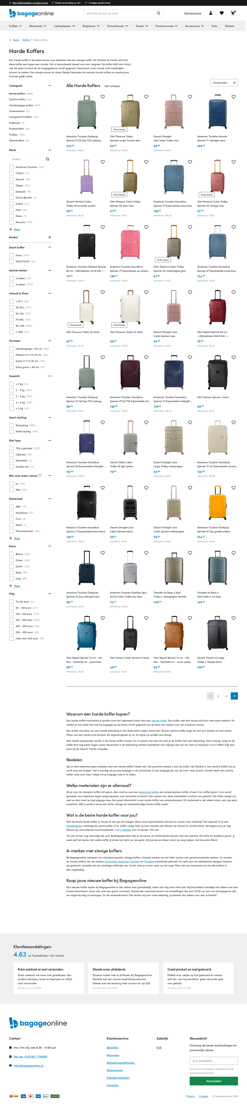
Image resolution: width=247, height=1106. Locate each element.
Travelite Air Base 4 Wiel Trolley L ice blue (209, 594)
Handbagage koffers (24, 105)
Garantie (112, 1085)
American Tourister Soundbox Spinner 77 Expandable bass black (85, 529)
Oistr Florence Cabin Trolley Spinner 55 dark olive (125, 203)
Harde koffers (20, 93)
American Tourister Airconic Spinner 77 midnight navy (212, 138)
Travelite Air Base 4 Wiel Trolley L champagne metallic (170, 594)
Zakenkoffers (19, 140)
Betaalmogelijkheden (121, 1063)
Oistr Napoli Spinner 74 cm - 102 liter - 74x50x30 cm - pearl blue (84, 659)
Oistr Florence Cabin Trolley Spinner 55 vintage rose (212, 203)
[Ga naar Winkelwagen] (233, 13)
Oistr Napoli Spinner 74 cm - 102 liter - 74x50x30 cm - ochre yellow (172, 659)
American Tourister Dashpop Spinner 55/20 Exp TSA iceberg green (83, 399)
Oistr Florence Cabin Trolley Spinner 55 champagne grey (170, 268)
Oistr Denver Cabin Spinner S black (129, 657)
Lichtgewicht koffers (23, 117)
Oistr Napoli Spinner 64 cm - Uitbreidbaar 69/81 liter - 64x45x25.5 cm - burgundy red (214, 334)
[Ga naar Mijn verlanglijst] (222, 13)
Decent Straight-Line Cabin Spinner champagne (169, 529)
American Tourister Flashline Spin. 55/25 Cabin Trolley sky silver (128, 594)
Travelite (149, 861)
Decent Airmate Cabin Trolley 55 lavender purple (80, 203)
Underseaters (19, 111)
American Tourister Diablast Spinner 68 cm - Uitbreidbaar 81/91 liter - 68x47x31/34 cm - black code (86, 269)
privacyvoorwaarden (202, 1073)
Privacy (190, 1096)
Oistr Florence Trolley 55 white (82, 332)
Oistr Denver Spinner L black (213, 397)
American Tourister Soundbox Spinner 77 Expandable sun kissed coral (129, 269)
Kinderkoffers (19, 128)
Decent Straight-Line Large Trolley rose (166, 138)
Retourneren (115, 1070)
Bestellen (113, 1047)
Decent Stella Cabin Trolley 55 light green (121, 464)
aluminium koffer (148, 792)
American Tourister (129, 861)
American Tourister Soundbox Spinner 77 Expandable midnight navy (172, 399)
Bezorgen (113, 1055)
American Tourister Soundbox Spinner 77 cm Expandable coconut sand (217, 464)
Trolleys (16, 134)
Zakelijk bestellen (118, 1078)
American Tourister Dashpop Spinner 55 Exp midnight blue (82, 594)
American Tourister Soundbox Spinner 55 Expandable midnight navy (84, 464)
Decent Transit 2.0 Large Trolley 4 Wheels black (210, 659)
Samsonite (111, 861)
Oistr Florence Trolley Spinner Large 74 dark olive (125, 138)
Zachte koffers (20, 99)
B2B (159, 1047)
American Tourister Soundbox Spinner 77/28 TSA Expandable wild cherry (130, 399)
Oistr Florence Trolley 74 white (126, 332)
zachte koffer (159, 720)
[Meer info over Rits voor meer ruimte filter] (40, 475)
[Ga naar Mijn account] (211, 13)
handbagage (74, 826)
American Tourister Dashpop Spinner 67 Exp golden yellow (213, 529)
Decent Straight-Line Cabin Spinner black (121, 529)
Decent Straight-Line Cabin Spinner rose (165, 334)
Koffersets (16, 122)
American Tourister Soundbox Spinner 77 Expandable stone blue (173, 203)
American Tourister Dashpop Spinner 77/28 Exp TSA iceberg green (83, 139)
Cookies (203, 1096)
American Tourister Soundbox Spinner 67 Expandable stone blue (216, 268)
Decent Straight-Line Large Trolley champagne (168, 464)
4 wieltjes (125, 829)
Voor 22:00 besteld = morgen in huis (30, 2)
